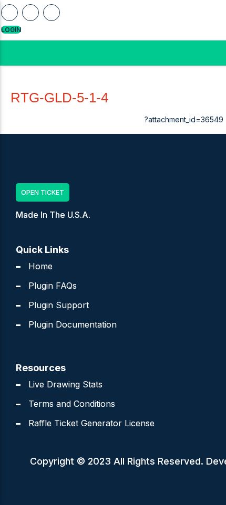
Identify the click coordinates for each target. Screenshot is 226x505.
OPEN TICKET (42, 192)
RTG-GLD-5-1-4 (59, 98)
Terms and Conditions (71, 403)
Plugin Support (58, 305)
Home (40, 266)
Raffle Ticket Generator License (91, 423)
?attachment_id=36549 (184, 119)
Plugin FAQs (52, 285)
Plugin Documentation (72, 324)
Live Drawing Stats (65, 384)
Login (11, 30)
